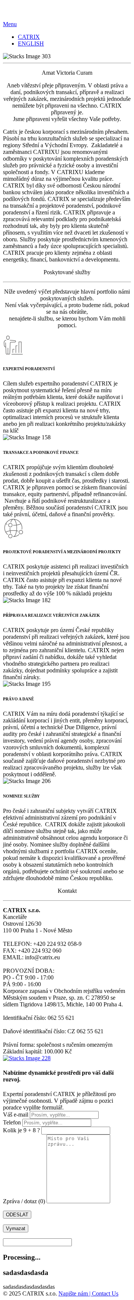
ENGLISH (31, 43)
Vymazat (15, 1228)
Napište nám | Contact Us (88, 1293)
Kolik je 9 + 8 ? (21, 1130)
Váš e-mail (16, 1114)
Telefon (12, 1122)
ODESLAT (17, 1214)
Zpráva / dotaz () (25, 1201)
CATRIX (29, 37)
